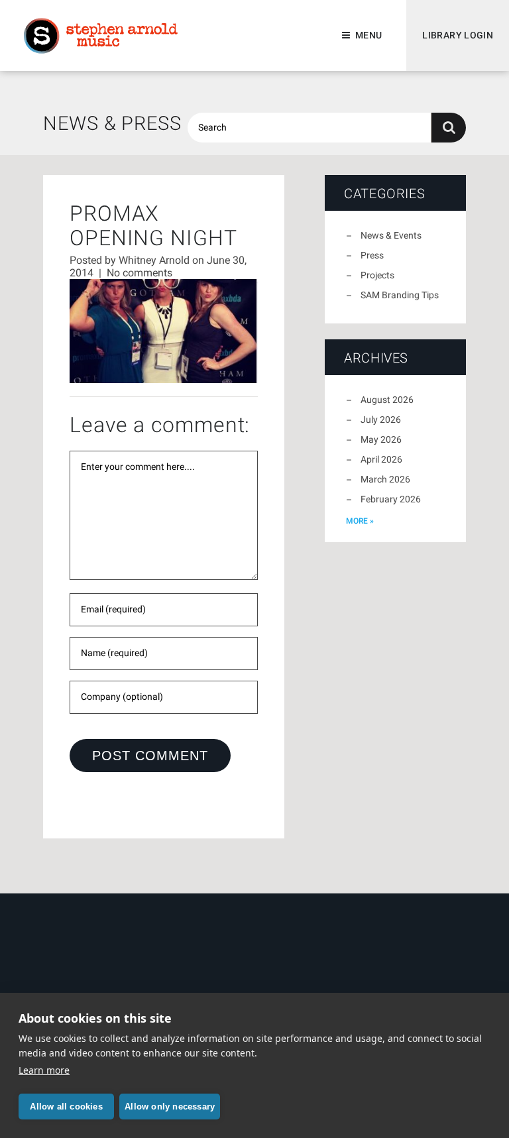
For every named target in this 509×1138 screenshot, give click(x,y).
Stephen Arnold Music (101, 36)
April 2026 (381, 459)
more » (360, 521)
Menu (368, 35)
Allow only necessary (170, 1106)
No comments (139, 272)
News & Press (112, 123)
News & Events (391, 235)
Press (372, 255)
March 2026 (385, 479)
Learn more (44, 1070)
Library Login (457, 35)
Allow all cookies (66, 1106)
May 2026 (381, 439)
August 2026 (387, 399)
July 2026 (381, 419)
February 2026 (391, 499)
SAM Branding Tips (400, 295)
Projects (377, 275)
